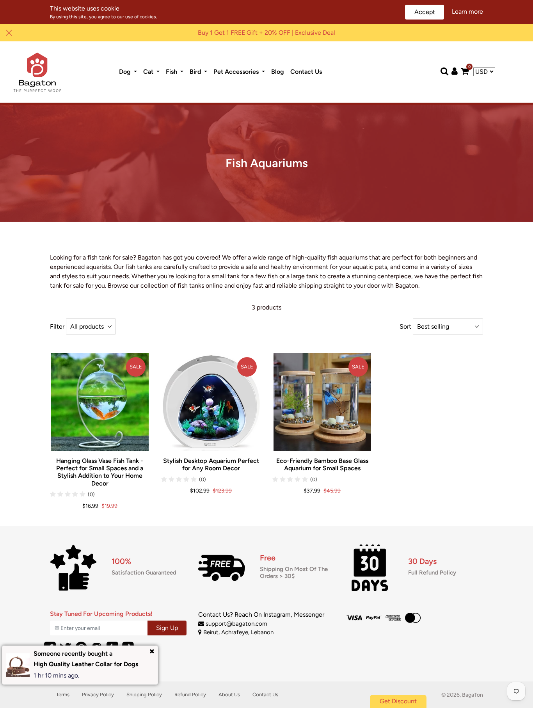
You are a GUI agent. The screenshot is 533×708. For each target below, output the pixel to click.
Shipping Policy (144, 694)
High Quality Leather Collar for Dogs (86, 664)
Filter (57, 326)
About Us (229, 694)
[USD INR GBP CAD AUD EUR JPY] (484, 71)
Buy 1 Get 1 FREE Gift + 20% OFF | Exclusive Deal (266, 32)
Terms (62, 694)
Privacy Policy (98, 694)
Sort (405, 326)
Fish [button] (172, 71)
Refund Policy (190, 694)
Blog (279, 71)
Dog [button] (125, 71)
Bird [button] (196, 71)
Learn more (467, 11)
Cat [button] (149, 71)
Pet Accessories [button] (236, 71)
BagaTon (472, 695)
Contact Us (307, 71)
